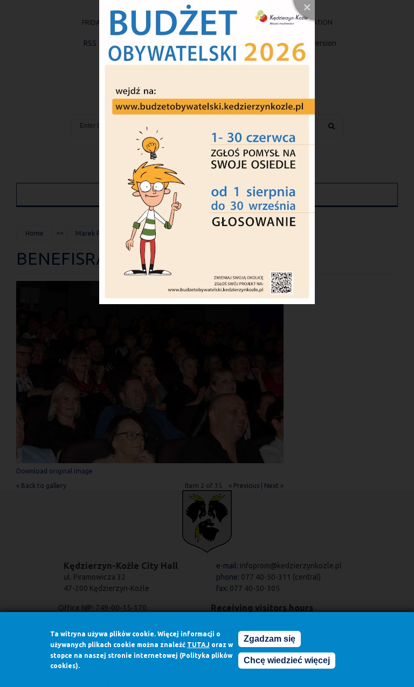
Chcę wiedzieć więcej (287, 660)
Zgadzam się (269, 638)
